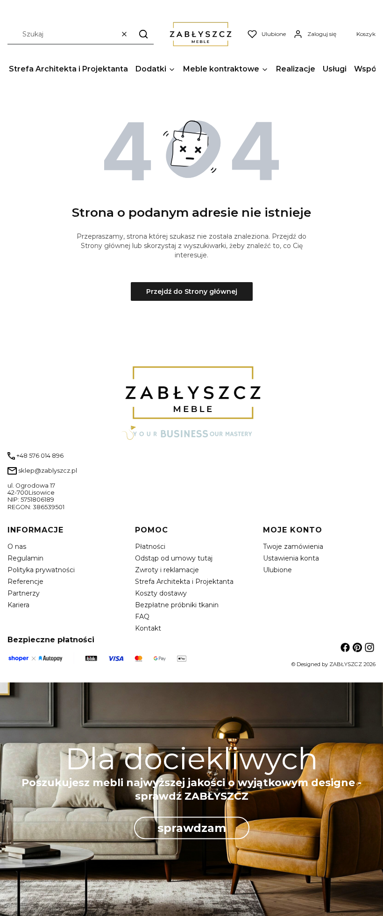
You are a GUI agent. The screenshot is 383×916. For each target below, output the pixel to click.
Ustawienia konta (291, 558)
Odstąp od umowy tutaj (174, 558)
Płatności (150, 546)
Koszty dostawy (161, 593)
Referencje (25, 581)
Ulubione (277, 570)
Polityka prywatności (41, 570)
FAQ (142, 616)
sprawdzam (191, 827)
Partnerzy (23, 593)
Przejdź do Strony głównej (191, 291)
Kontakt (148, 628)
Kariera (18, 605)
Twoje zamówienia (293, 546)
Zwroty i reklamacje (167, 570)
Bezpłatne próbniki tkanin (177, 605)
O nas (16, 546)
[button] (143, 34)
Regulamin (25, 558)
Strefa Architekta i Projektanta (184, 581)
